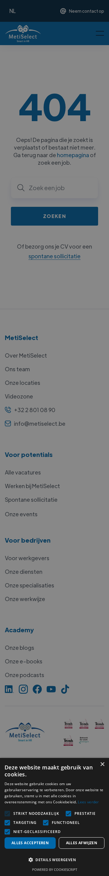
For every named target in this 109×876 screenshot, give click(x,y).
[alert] (54, 438)
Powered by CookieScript (54, 869)
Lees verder (88, 802)
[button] (54, 860)
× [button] (102, 764)
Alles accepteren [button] (30, 842)
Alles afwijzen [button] (81, 842)
